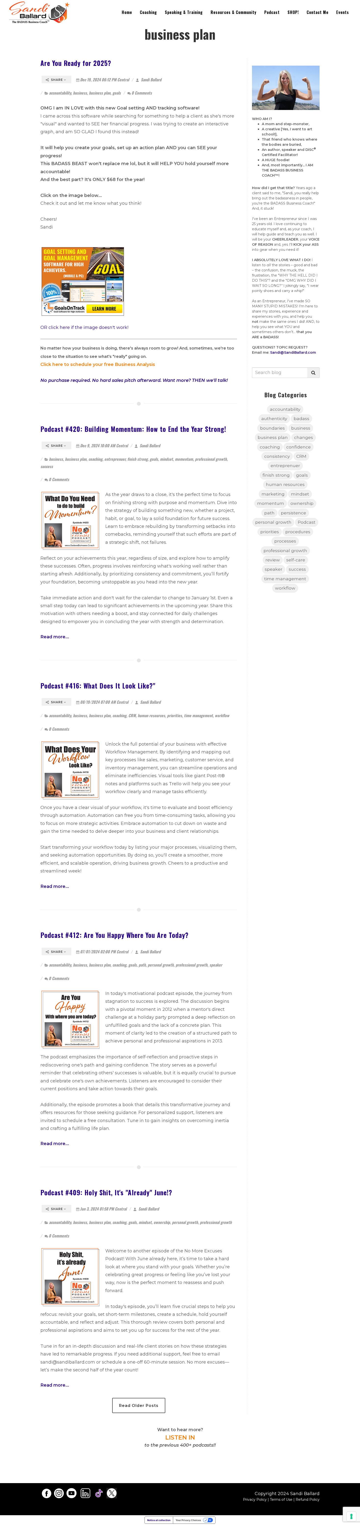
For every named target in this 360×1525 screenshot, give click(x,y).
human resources (151, 715)
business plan (99, 93)
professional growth (211, 459)
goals (116, 93)
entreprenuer (114, 459)
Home (127, 12)
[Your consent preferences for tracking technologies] (351, 1516)
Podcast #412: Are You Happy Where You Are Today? (114, 935)
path (142, 965)
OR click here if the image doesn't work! (84, 327)
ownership (162, 1222)
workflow (222, 715)
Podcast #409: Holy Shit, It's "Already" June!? (106, 1192)
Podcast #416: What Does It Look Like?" (98, 685)
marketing (273, 493)
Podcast (272, 12)
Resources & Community (233, 12)
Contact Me (317, 12)
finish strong (137, 459)
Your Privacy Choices (188, 1520)
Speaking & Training (184, 12)
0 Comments (142, 93)
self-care (295, 559)
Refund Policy (308, 1499)
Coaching (148, 12)
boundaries (272, 428)
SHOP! (293, 12)
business (80, 93)
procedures (297, 531)
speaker (215, 965)
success (46, 466)
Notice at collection (158, 1520)
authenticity (274, 418)
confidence (298, 446)
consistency (277, 456)
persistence (293, 512)
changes (303, 437)
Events (342, 12)
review (272, 559)
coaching (95, 459)
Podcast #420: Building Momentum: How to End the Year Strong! (133, 429)
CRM (132, 715)
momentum (184, 459)
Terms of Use (281, 1499)
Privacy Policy (255, 1499)
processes (285, 541)
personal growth (161, 965)
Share (57, 80)
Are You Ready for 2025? (75, 63)
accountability (60, 93)
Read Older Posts (138, 1405)
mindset (166, 459)
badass (301, 418)
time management (198, 715)
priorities (174, 715)
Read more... (54, 636)
